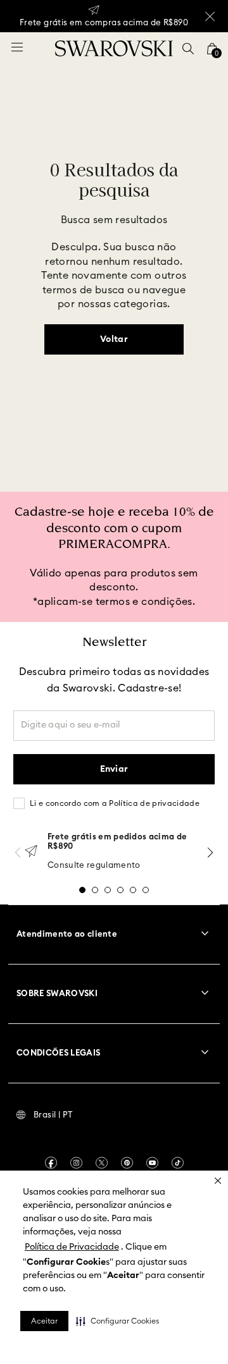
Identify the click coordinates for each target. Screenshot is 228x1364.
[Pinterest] (127, 1163)
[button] (117, 1321)
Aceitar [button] (44, 1321)
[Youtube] (152, 1163)
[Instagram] (76, 1163)
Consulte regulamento (94, 866)
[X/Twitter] (102, 1163)
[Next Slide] (210, 852)
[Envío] (31, 852)
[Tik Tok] (178, 1163)
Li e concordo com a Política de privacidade (115, 803)
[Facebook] (51, 1163)
